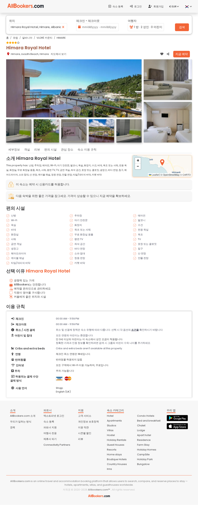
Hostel (111, 435)
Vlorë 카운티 (44, 38)
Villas (110, 430)
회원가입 (158, 6)
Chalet (141, 425)
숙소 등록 (117, 6)
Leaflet (155, 174)
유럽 (15, 38)
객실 (27, 149)
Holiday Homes (146, 449)
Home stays (114, 454)
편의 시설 (50, 149)
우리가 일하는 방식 (20, 421)
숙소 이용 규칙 (87, 149)
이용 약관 (83, 427)
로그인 (138, 6)
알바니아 (27, 38)
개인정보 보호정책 (88, 421)
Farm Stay (143, 445)
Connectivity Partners (57, 445)
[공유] (168, 54)
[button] (162, 162)
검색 (182, 27)
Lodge (141, 430)
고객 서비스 (84, 416)
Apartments (114, 420)
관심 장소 (67, 149)
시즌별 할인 (84, 433)
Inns (109, 469)
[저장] (162, 54)
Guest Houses (115, 445)
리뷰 (37, 149)
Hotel (110, 416)
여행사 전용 (50, 433)
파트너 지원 (50, 427)
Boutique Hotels (117, 459)
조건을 (135, 330)
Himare (61, 38)
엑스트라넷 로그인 (54, 416)
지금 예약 (181, 54)
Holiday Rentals (116, 440)
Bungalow (143, 464)
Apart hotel (144, 435)
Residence (144, 440)
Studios (111, 425)
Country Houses (117, 464)
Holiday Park (145, 459)
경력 (12, 427)
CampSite (143, 454)
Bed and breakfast (148, 420)
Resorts (111, 449)
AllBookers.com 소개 (22, 416)
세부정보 (14, 149)
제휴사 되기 (50, 439)
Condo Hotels (145, 416)
